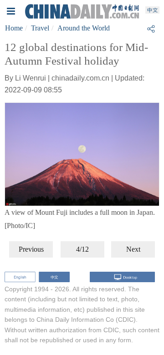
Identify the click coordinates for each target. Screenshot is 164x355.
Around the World (83, 28)
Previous (31, 249)
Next (133, 249)
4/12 (82, 249)
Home (14, 28)
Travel (40, 28)
